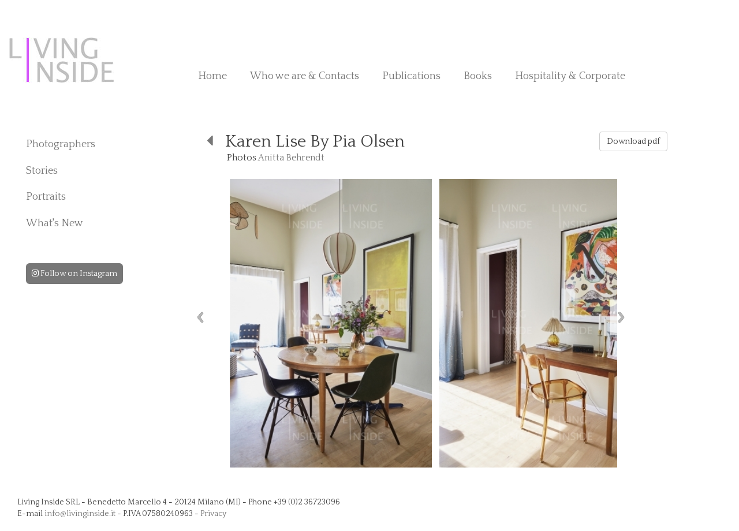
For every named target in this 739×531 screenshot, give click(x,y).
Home (212, 76)
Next (621, 317)
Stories (42, 171)
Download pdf (633, 141)
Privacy (213, 513)
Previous (200, 317)
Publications (411, 76)
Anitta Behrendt (291, 157)
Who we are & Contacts (304, 76)
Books (478, 76)
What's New (54, 223)
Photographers (60, 144)
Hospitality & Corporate (570, 76)
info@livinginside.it (79, 513)
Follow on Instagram (78, 273)
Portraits (46, 197)
